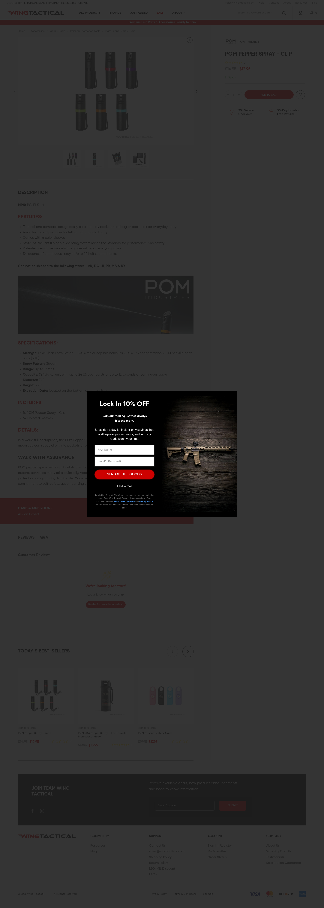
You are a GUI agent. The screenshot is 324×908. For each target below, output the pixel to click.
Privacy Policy (146, 501)
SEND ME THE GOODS (124, 474)
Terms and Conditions (124, 501)
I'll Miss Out (124, 486)
